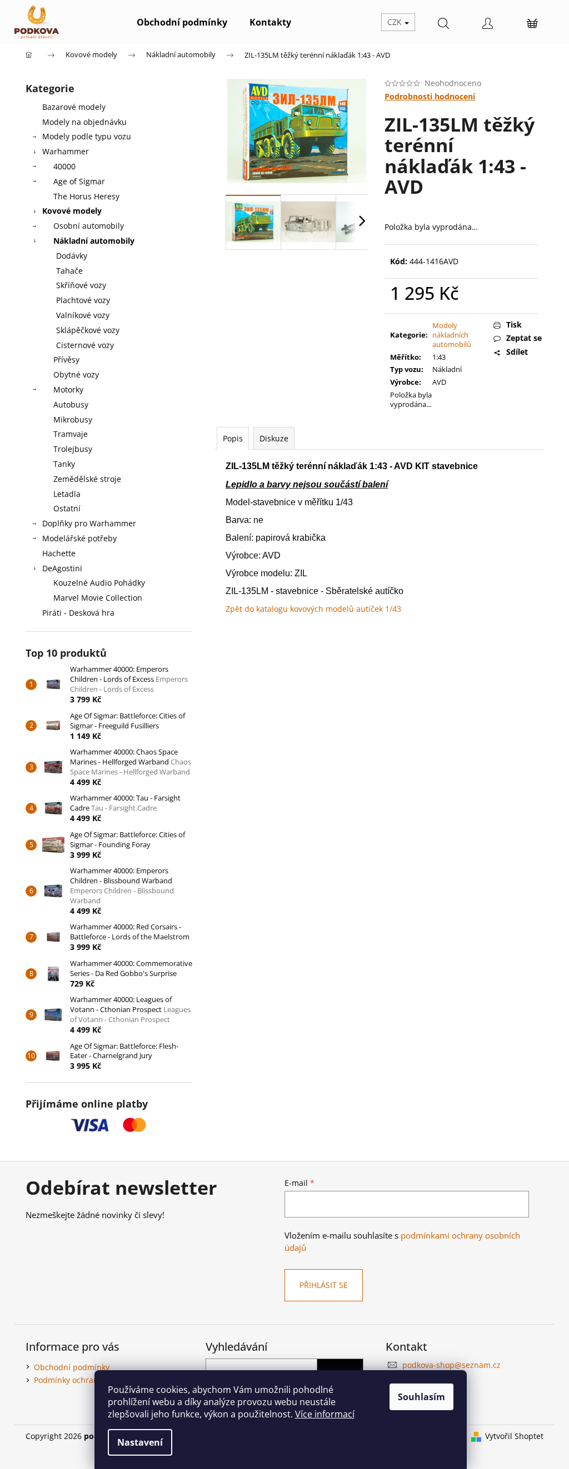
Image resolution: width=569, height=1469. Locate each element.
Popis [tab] (233, 438)
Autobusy (70, 404)
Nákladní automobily (93, 240)
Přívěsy (66, 359)
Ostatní (67, 508)
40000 (64, 166)
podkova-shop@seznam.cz (451, 1365)
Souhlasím (421, 1397)
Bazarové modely (74, 107)
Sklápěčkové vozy (87, 330)
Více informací (325, 1414)
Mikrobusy (72, 419)
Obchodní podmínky (71, 1367)
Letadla (67, 494)
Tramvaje (70, 434)
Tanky (64, 464)
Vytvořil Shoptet (514, 1436)
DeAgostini (62, 568)
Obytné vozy (76, 374)
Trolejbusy (72, 449)
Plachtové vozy (83, 300)
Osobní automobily (88, 225)
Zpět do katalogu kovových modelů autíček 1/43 (313, 608)
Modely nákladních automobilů (451, 334)
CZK (395, 22)
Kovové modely (72, 210)
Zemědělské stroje (87, 479)
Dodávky (71, 255)
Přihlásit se (324, 1285)
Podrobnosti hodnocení (430, 96)
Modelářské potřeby (79, 538)
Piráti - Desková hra (78, 612)
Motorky (68, 389)
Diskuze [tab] (273, 438)
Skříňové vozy (81, 285)
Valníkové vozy (82, 315)
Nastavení (140, 1442)
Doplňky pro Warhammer (89, 523)
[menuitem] (182, 22)
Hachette (59, 553)
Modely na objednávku (84, 122)
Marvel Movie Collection (97, 597)
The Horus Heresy (86, 196)
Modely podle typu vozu (86, 136)
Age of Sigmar (79, 181)
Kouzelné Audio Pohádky (99, 582)
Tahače (69, 270)
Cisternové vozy (85, 345)
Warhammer (65, 151)
